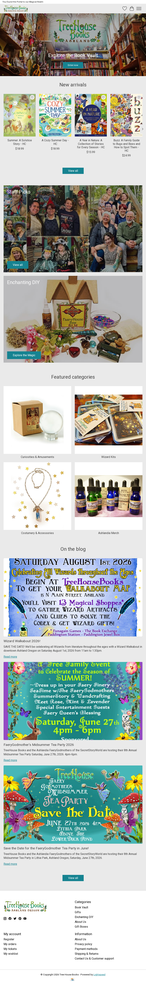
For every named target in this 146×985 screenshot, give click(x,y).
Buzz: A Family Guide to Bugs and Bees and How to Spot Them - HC (126, 145)
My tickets (10, 949)
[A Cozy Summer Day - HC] (55, 115)
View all (73, 170)
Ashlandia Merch (108, 533)
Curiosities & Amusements (37, 457)
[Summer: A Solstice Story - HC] (20, 115)
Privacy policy (83, 944)
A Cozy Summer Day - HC (55, 142)
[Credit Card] (72, 979)
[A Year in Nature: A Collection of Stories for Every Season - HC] (91, 115)
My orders (10, 944)
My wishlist (11, 953)
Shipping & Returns (86, 953)
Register (9, 939)
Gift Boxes (81, 926)
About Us (80, 922)
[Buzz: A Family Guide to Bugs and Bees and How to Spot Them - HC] (126, 115)
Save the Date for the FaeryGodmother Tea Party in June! (46, 848)
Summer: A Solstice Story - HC (19, 142)
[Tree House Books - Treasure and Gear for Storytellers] (16, 8)
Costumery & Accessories (37, 533)
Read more (10, 656)
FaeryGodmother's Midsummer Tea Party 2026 (39, 745)
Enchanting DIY (84, 917)
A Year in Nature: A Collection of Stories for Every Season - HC (91, 144)
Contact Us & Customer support (94, 958)
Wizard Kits (108, 457)
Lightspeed (99, 974)
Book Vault (81, 907)
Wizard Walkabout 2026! (22, 641)
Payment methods (86, 949)
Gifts (78, 912)
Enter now (73, 65)
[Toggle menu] (138, 8)
